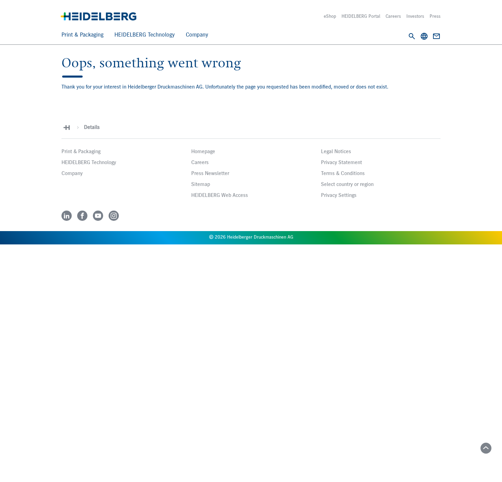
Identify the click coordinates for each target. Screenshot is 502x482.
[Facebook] (82, 216)
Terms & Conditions (343, 173)
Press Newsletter (210, 173)
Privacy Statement (341, 162)
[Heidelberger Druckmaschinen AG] (98, 16)
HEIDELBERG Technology (144, 35)
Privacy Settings (339, 195)
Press (435, 16)
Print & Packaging (82, 35)
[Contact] (436, 36)
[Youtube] (98, 216)
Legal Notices (336, 152)
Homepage (203, 152)
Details (92, 127)
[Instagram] (114, 216)
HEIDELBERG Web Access (219, 195)
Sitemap (200, 184)
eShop (330, 16)
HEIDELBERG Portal (360, 16)
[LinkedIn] (66, 216)
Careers (393, 16)
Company (197, 35)
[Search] (412, 36)
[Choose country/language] (424, 36)
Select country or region (347, 184)
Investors (415, 16)
